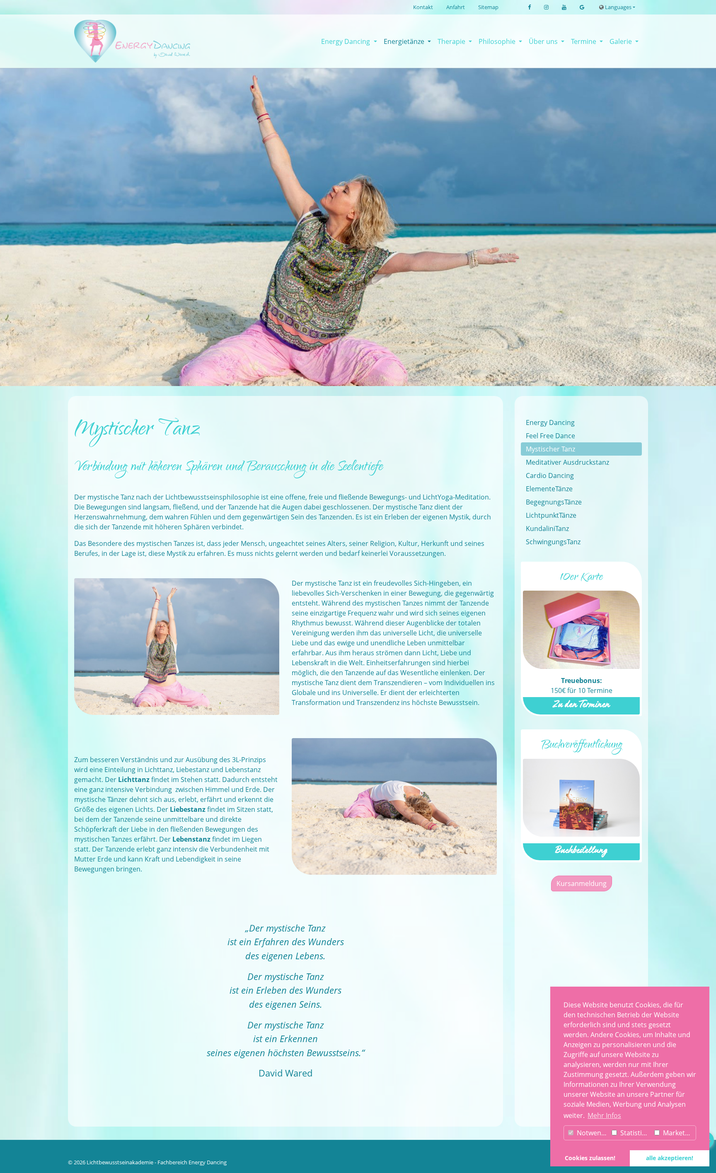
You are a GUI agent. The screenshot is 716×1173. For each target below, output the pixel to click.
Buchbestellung (581, 851)
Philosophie (498, 41)
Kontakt (423, 7)
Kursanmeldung (581, 883)
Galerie (622, 41)
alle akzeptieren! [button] (669, 1158)
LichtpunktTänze (551, 515)
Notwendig (592, 1132)
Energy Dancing (346, 41)
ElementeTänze (549, 488)
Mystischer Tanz (550, 449)
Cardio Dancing (550, 475)
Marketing (677, 1132)
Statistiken (635, 1132)
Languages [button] (617, 7)
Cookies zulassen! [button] (590, 1158)
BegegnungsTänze (554, 502)
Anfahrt (455, 7)
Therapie (452, 41)
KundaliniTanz (547, 528)
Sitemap (488, 7)
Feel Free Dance (550, 435)
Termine (584, 41)
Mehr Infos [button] (604, 1115)
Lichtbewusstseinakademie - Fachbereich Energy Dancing (157, 1162)
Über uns (544, 41)
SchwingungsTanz (553, 541)
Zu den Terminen (581, 705)
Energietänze (405, 41)
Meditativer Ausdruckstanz (567, 462)
